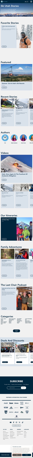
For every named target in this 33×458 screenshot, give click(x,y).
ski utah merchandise (6, 435)
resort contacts (12, 434)
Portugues (25, 432)
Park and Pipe (19, 320)
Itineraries (19, 319)
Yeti (5, 142)
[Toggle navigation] (30, 2)
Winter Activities (28, 321)
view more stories (16, 331)
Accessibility (19, 318)
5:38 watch (18, 205)
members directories (20, 434)
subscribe (23, 387)
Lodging (18, 321)
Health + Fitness (28, 322)
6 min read (4, 123)
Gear (2, 323)
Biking (10, 321)
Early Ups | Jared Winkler (19, 192)
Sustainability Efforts (13, 437)
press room (11, 431)
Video (2, 319)
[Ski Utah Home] (4, 1)
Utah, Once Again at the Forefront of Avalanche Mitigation (14, 175)
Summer (10, 320)
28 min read (4, 275)
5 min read (4, 46)
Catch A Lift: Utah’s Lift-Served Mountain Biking (6, 260)
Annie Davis (23, 142)
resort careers (5, 434)
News (18, 322)
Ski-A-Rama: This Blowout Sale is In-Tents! (21, 355)
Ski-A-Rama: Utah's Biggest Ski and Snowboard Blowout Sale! (7, 355)
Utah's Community (12, 318)
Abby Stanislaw (14, 142)
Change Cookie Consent (5, 454)
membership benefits (20, 431)
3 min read (18, 123)
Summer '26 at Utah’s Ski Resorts (13, 83)
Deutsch (25, 435)
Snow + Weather (4, 321)
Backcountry (27, 320)
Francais (25, 434)
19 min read (4, 87)
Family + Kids (3, 318)
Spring (10, 322)
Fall (25, 319)
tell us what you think (16, 425)
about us (4, 431)
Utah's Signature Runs (5, 192)
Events (2, 320)
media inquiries (12, 432)
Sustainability (11, 319)
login (18, 435)
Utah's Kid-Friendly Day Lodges (20, 260)
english (25, 431)
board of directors (5, 432)
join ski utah (19, 432)
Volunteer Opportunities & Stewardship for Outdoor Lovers (7, 110)
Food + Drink (3, 322)
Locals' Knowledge (28, 318)
